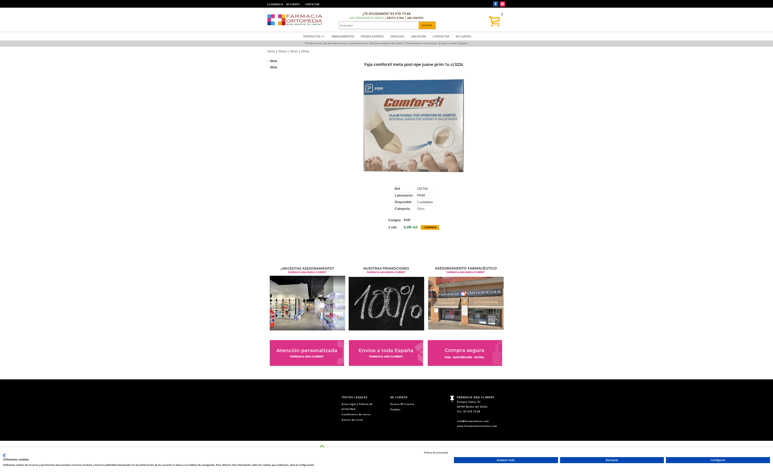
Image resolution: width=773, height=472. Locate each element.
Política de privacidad (436, 452)
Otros (282, 51)
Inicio (271, 51)
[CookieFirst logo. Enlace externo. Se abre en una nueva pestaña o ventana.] (4, 455)
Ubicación (418, 36)
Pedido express (372, 36)
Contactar (441, 36)
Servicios (397, 36)
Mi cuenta (463, 36)
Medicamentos (343, 36)
